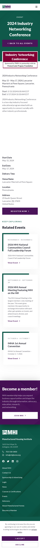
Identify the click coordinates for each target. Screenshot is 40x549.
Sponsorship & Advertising (12, 477)
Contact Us (6, 473)
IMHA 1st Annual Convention (17, 345)
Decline (20, 545)
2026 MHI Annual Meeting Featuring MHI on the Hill (20, 290)
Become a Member (9, 510)
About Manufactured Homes (13, 506)
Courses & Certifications (11, 492)
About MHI (6, 468)
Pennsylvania (8, 190)
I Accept (20, 538)
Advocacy (6, 501)
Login (4, 482)
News (4, 487)
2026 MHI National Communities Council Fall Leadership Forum (19, 247)
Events (4, 496)
